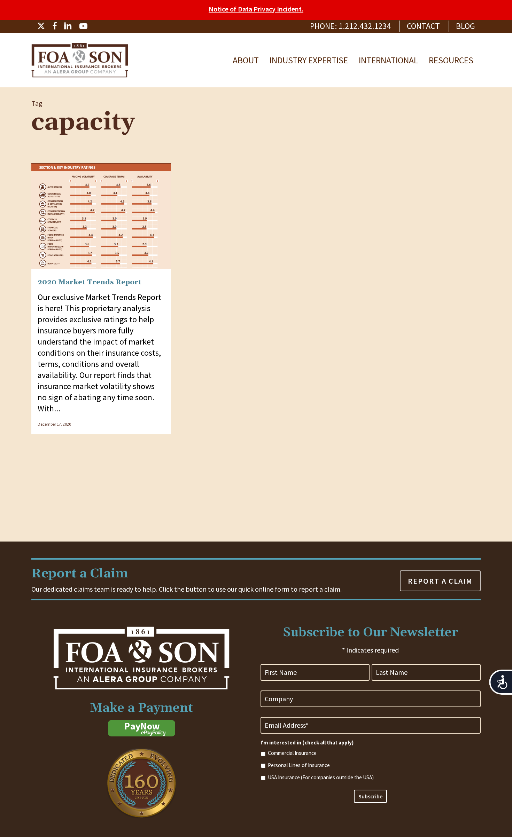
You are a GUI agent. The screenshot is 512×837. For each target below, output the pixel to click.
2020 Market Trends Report (89, 282)
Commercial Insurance (292, 753)
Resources (451, 60)
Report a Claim (440, 581)
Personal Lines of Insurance (299, 765)
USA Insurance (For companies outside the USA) (321, 777)
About (246, 60)
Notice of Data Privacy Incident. (256, 9)
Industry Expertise (309, 60)
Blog (465, 26)
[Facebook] (54, 26)
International (388, 60)
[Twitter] (41, 26)
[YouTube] (83, 26)
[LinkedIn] (68, 26)
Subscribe (370, 796)
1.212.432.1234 (365, 26)
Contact (423, 26)
